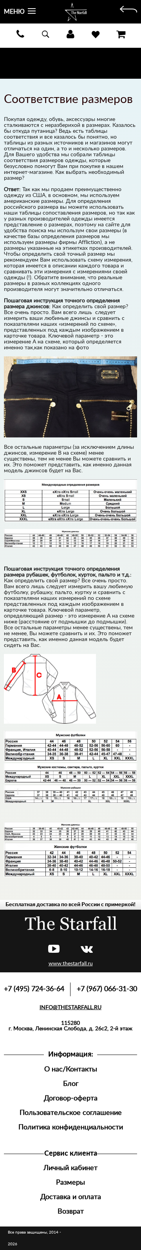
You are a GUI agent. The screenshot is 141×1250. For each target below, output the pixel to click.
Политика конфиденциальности (70, 1127)
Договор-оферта (71, 1098)
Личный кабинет (70, 1168)
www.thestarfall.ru (71, 963)
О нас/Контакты (70, 1069)
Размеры (70, 1182)
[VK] (87, 949)
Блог (70, 1083)
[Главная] (128, 12)
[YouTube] (54, 949)
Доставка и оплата (70, 1197)
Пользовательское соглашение (71, 1112)
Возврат (71, 1211)
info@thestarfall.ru (70, 1007)
